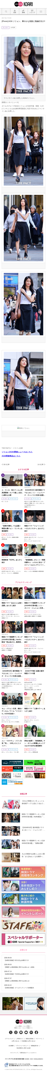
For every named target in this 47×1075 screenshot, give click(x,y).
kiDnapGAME (28, 682)
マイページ (39, 1038)
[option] (13, 1003)
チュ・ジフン (5, 752)
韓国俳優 (41, 571)
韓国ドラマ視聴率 (36, 616)
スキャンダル (40, 501)
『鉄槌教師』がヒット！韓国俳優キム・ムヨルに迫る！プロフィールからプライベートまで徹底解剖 (34, 562)
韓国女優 (4, 539)
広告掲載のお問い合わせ (28, 1041)
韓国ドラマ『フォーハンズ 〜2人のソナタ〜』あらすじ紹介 (34, 528)
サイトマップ (14, 1052)
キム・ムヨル (28, 571)
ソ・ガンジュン (16, 616)
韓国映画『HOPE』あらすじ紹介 (12, 561)
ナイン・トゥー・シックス (32, 686)
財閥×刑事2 (16, 537)
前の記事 (6, 464)
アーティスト (13, 498)
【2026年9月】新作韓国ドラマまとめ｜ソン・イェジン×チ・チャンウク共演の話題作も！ (34, 492)
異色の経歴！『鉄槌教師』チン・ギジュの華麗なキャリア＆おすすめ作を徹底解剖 (34, 743)
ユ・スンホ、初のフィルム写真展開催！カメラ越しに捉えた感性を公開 (12, 492)
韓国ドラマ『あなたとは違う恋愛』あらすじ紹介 (12, 604)
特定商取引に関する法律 (23, 1048)
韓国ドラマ (28, 507)
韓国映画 (16, 573)
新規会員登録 (29, 1038)
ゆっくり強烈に (29, 687)
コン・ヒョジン (35, 720)
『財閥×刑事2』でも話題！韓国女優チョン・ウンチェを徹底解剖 (12, 528)
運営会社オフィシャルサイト (28, 1052)
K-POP (13, 27)
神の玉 (39, 689)
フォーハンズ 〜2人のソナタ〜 (33, 541)
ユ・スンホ (5, 501)
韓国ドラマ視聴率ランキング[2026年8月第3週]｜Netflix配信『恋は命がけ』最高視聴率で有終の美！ (12, 639)
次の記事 (40, 464)
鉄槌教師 (35, 571)
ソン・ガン (28, 539)
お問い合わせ (15, 1041)
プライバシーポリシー (22, 1045)
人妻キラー (28, 721)
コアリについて (9, 1038)
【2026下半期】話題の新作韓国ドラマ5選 (34, 672)
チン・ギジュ (28, 752)
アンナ (4, 648)
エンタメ (5, 27)
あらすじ (32, 537)
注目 (4, 534)
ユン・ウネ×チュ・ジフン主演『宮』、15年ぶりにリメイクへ (12, 743)
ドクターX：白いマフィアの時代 (33, 684)
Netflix (26, 537)
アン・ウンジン (6, 616)
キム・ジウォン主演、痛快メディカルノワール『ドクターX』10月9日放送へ (12, 711)
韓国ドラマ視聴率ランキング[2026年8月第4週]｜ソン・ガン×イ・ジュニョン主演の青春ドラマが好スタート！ (34, 605)
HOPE (4, 571)
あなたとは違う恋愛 (30, 501)
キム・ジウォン (6, 720)
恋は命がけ (10, 648)
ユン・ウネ (13, 752)
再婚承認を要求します (31, 689)
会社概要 (11, 1045)
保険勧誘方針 (34, 1045)
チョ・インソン (17, 571)
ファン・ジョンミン (7, 573)
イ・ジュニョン (39, 537)
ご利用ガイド (20, 1038)
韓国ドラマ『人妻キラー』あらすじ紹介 (34, 710)
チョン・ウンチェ (7, 537)
